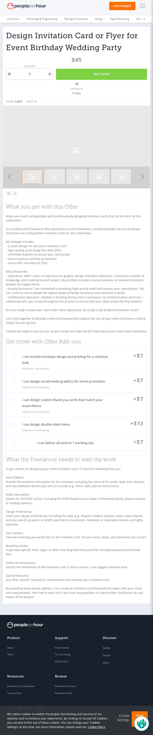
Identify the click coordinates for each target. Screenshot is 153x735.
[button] (142, 6)
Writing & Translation (76, 19)
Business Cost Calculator (21, 686)
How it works (62, 647)
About (10, 647)
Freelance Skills (63, 693)
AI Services (13, 19)
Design (99, 19)
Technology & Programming (41, 19)
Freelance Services (65, 686)
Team (10, 654)
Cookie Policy (96, 727)
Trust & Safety (63, 654)
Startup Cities (14, 693)
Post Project (122, 6)
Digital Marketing (119, 19)
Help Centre (61, 661)
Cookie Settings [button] (123, 717)
